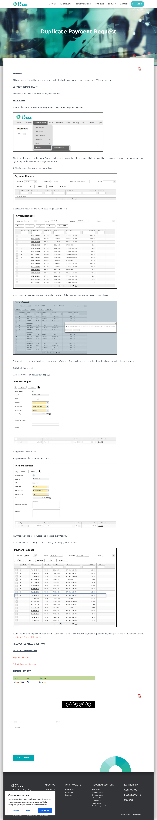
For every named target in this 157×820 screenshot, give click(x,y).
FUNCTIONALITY (73, 785)
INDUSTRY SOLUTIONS (103, 785)
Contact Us (112, 4)
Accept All (45, 810)
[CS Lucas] (20, 4)
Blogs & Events (132, 795)
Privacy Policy (137, 814)
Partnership (100, 4)
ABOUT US (50, 785)
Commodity (96, 800)
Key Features (70, 789)
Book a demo (137, 4)
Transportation (97, 795)
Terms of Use (125, 814)
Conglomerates (97, 792)
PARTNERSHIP (131, 785)
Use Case (128, 800)
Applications (69, 792)
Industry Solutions (83, 4)
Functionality (65, 4)
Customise (15, 810)
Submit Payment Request (28, 637)
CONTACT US (130, 790)
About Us (52, 4)
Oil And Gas (96, 798)
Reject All (30, 810)
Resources (124, 4)
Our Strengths (50, 789)
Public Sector (97, 803)
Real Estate (96, 789)
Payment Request (21, 657)
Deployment (69, 795)
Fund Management (99, 806)
